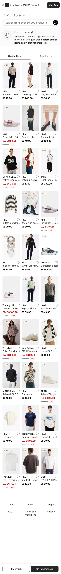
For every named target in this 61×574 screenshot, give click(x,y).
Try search (16, 569)
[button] (30, 5)
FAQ (10, 511)
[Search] (55, 22)
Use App (53, 5)
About (31, 504)
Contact (10, 504)
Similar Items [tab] (15, 56)
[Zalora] (30, 15)
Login (51, 504)
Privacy (51, 511)
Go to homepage (44, 569)
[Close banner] (2, 5)
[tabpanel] (30, 276)
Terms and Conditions (30, 513)
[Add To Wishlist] (18, 91)
